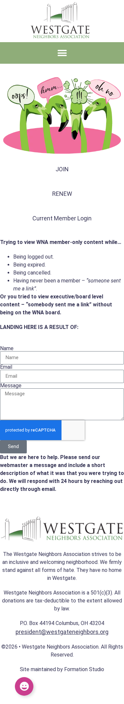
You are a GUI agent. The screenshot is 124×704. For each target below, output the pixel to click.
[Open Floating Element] (24, 686)
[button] (62, 52)
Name (7, 348)
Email (6, 367)
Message (10, 385)
